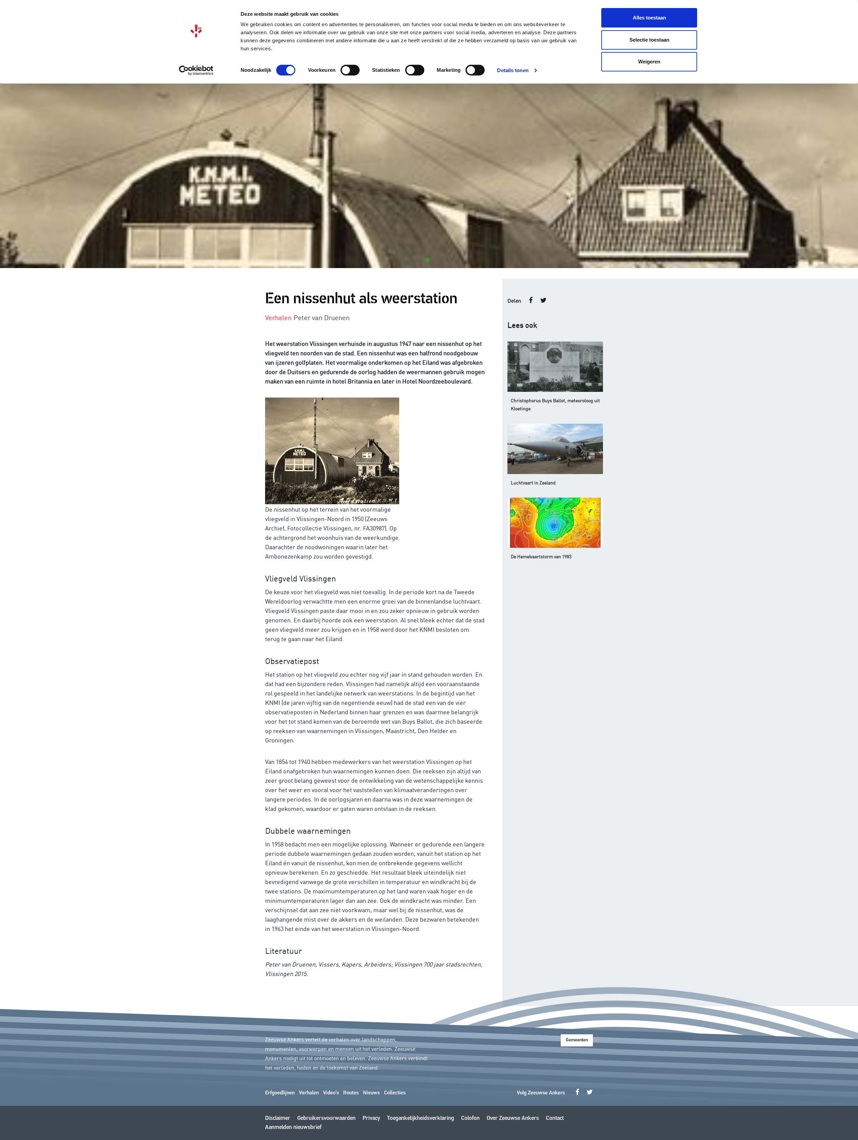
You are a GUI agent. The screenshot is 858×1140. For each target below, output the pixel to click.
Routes (351, 1093)
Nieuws (371, 1093)
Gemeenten (577, 1040)
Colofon (470, 1118)
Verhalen (309, 1093)
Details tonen (512, 70)
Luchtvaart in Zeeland (533, 482)
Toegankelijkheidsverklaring (420, 1118)
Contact (555, 1118)
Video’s (331, 1093)
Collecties (395, 1093)
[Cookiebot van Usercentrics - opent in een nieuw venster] (196, 70)
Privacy (371, 1118)
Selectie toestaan (649, 40)
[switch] (350, 70)
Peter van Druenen (322, 317)
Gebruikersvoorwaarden (326, 1118)
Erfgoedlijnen (280, 1093)
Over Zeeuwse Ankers (513, 1118)
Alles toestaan (649, 17)
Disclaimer (277, 1118)
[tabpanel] (429, 176)
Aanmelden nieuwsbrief (293, 1127)
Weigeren (649, 61)
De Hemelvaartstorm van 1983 (541, 556)
